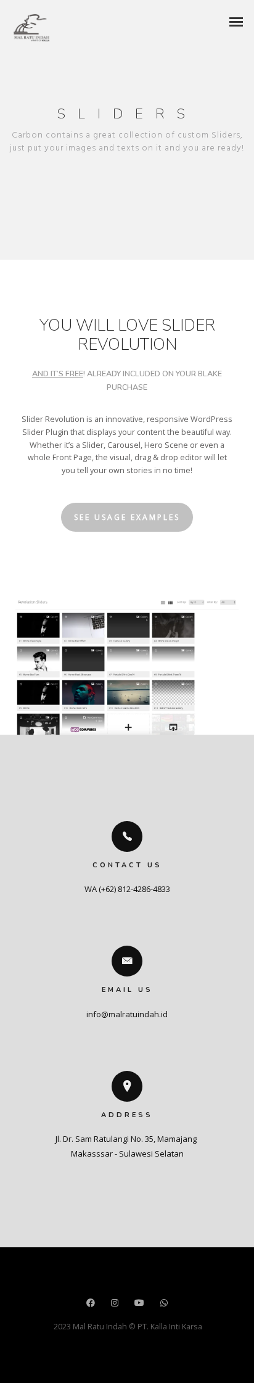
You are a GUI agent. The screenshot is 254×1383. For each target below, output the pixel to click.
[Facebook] (90, 1304)
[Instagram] (115, 1304)
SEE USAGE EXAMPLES (127, 517)
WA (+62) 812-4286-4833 (127, 888)
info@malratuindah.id (127, 1014)
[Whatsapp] (164, 1304)
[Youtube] (139, 1304)
